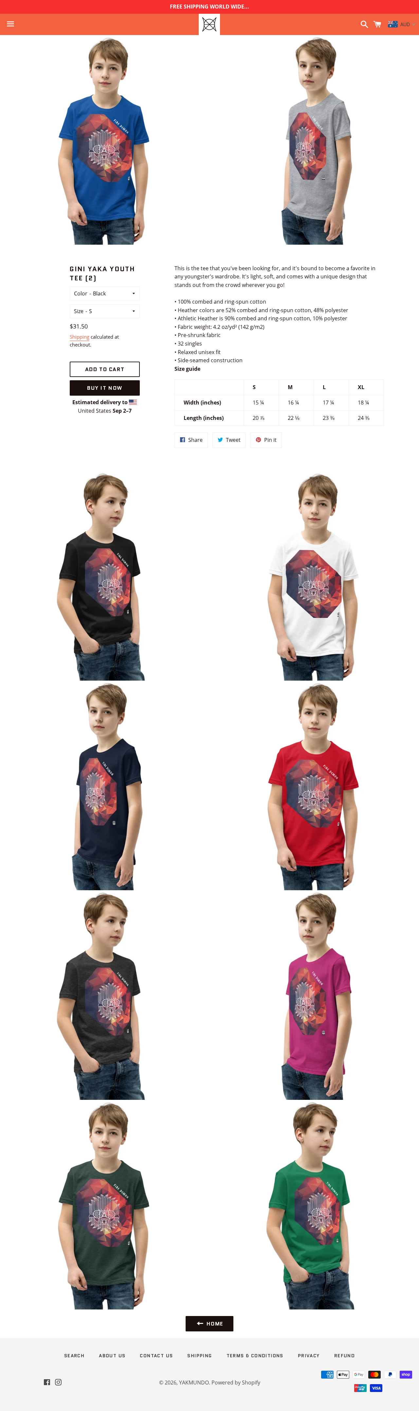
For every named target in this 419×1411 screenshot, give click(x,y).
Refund (344, 1355)
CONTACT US (156, 1355)
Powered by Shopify (235, 1382)
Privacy (309, 1355)
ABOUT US (112, 1355)
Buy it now (104, 388)
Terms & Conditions (255, 1355)
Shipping (79, 336)
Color (80, 293)
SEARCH (74, 1355)
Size (78, 311)
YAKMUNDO (194, 1382)
